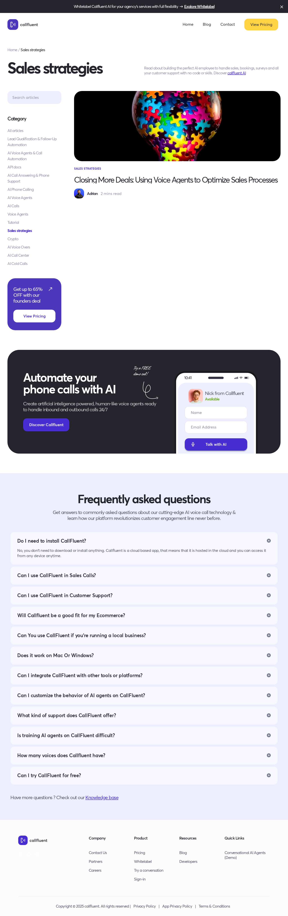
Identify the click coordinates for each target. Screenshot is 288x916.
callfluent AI (236, 72)
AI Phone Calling (20, 189)
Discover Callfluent (46, 424)
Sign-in (140, 879)
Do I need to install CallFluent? (51, 540)
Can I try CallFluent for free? (49, 775)
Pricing (139, 852)
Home (188, 24)
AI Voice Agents (19, 197)
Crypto (12, 238)
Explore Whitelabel (199, 6)
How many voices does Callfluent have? (61, 755)
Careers (95, 870)
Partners (95, 861)
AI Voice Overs (18, 247)
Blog (207, 24)
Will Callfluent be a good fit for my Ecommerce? (71, 615)
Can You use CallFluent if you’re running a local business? (81, 635)
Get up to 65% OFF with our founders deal (28, 295)
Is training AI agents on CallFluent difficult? (66, 735)
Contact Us (98, 852)
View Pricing (261, 24)
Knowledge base (101, 797)
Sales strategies (19, 230)
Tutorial (13, 222)
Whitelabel (143, 861)
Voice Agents (17, 214)
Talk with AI (216, 444)
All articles (15, 130)
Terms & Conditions (214, 906)
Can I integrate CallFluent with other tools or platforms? (80, 675)
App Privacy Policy (177, 906)
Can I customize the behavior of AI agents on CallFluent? (81, 695)
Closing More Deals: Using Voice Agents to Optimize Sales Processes (175, 180)
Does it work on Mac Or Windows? (55, 655)
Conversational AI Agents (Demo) (245, 855)
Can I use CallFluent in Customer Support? (65, 595)
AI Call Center (18, 255)
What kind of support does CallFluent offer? (66, 715)
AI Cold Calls (17, 263)
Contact (227, 24)
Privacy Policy (144, 906)
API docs (14, 167)
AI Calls (13, 205)
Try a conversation (148, 870)
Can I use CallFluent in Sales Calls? (56, 575)
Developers (188, 861)
